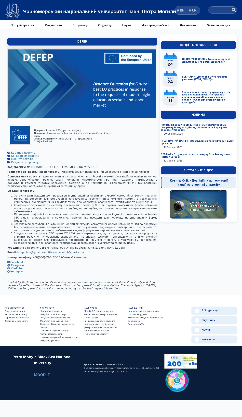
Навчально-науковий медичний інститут (60, 337)
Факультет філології (50, 340)
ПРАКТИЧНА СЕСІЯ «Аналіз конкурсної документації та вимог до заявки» (206, 60)
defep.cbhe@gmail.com (31, 252)
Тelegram (17, 265)
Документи (188, 25)
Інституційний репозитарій (96, 330)
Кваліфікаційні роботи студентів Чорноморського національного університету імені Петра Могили (100, 324)
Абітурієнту (209, 310)
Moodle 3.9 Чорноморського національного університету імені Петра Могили (100, 314)
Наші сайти (91, 308)
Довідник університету (16, 321)
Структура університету (17, 317)
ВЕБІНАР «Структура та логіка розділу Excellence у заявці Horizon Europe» (196, 155)
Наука (126, 25)
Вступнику (80, 25)
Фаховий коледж (218, 25)
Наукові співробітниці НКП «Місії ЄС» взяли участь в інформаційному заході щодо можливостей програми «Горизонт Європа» (194, 127)
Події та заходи (21, 159)
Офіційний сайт (45, 141)
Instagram (17, 271)
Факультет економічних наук (54, 321)
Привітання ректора (15, 311)
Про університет (22, 25)
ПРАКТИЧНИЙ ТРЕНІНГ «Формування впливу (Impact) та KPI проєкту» (197, 142)
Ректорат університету (16, 314)
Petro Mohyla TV (136, 324)
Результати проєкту (24, 162)
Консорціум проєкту (24, 155)
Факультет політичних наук (53, 314)
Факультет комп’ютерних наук (55, 317)
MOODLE (42, 375)
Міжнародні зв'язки (155, 25)
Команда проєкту (22, 152)
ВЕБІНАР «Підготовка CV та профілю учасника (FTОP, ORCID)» (204, 78)
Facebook (17, 262)
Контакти (208, 339)
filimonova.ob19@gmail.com (66, 252)
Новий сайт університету (96, 334)
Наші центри (135, 308)
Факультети (53, 25)
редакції (137, 368)
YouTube (16, 268)
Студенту (105, 25)
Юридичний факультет (51, 311)
